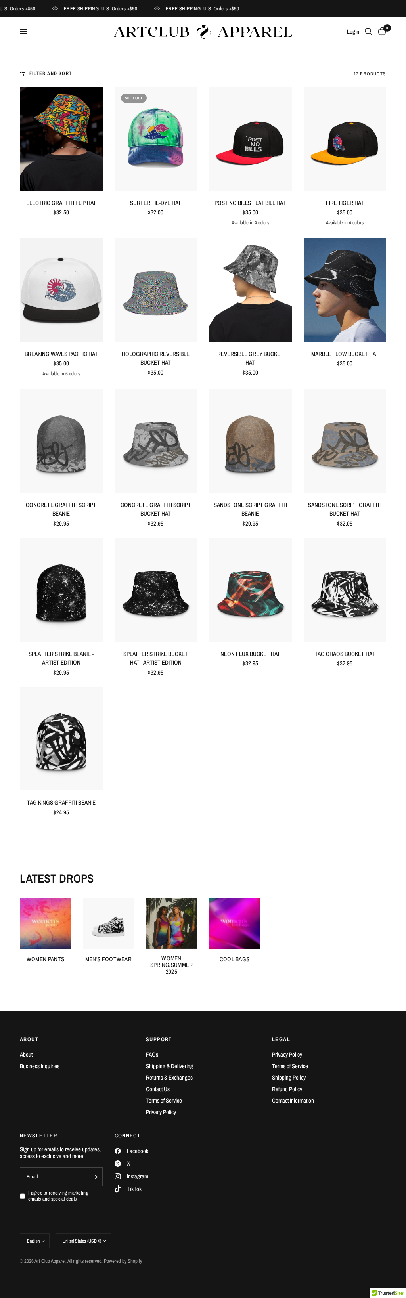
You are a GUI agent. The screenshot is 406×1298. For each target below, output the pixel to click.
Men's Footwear (108, 959)
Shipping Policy (289, 1077)
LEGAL (281, 1039)
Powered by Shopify (123, 1261)
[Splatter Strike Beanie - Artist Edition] (61, 590)
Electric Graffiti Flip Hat (61, 203)
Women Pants (45, 959)
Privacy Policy (161, 1112)
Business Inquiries (39, 1066)
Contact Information (293, 1100)
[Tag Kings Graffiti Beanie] (61, 739)
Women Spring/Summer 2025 (171, 965)
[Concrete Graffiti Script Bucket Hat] (156, 441)
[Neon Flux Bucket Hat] (250, 590)
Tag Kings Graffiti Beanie (61, 802)
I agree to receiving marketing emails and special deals (58, 1196)
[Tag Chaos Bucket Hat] (345, 590)
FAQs (152, 1054)
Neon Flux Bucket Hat (250, 654)
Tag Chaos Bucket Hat (345, 654)
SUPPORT (159, 1039)
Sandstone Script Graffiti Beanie (250, 509)
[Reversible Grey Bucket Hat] (250, 290)
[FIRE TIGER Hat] (345, 139)
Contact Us (158, 1089)
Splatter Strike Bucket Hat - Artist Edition (155, 658)
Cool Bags (235, 959)
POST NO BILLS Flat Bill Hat (250, 203)
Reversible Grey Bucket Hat (250, 358)
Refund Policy (287, 1089)
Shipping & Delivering (169, 1066)
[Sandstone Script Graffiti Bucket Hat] (345, 441)
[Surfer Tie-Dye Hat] (156, 139)
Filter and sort (50, 73)
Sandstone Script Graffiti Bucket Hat (344, 509)
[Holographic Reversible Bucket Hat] (156, 290)
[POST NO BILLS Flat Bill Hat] (250, 139)
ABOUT (29, 1039)
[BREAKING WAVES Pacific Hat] (61, 290)
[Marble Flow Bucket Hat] (345, 290)
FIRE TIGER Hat (345, 203)
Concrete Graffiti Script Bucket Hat (156, 509)
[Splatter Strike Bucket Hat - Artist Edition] (156, 590)
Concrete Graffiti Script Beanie (61, 509)
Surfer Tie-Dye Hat (155, 203)
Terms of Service (164, 1100)
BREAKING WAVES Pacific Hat (61, 354)
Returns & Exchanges (169, 1077)
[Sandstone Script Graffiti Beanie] (250, 441)
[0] (380, 32)
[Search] (368, 32)
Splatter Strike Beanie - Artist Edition (61, 658)
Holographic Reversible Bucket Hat (156, 358)
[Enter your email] (95, 1176)
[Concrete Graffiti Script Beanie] (61, 441)
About (26, 1054)
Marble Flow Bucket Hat (345, 354)
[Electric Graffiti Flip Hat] (61, 139)
